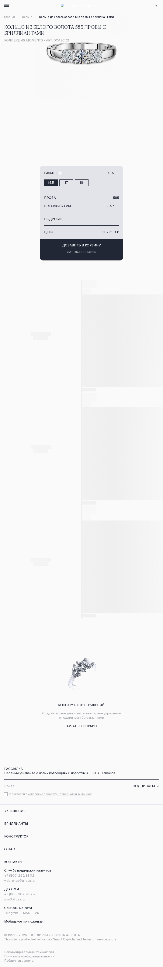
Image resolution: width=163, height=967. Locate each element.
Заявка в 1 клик (81, 252)
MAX (26, 913)
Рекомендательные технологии (29, 952)
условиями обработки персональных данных (60, 794)
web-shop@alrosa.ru (19, 880)
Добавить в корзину (81, 245)
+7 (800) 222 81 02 (19, 875)
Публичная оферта (19, 960)
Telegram (11, 913)
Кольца (27, 16)
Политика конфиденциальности (29, 956)
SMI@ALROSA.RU (14, 899)
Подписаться (146, 786)
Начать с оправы (81, 726)
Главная (9, 16)
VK (37, 913)
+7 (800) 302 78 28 (19, 894)
